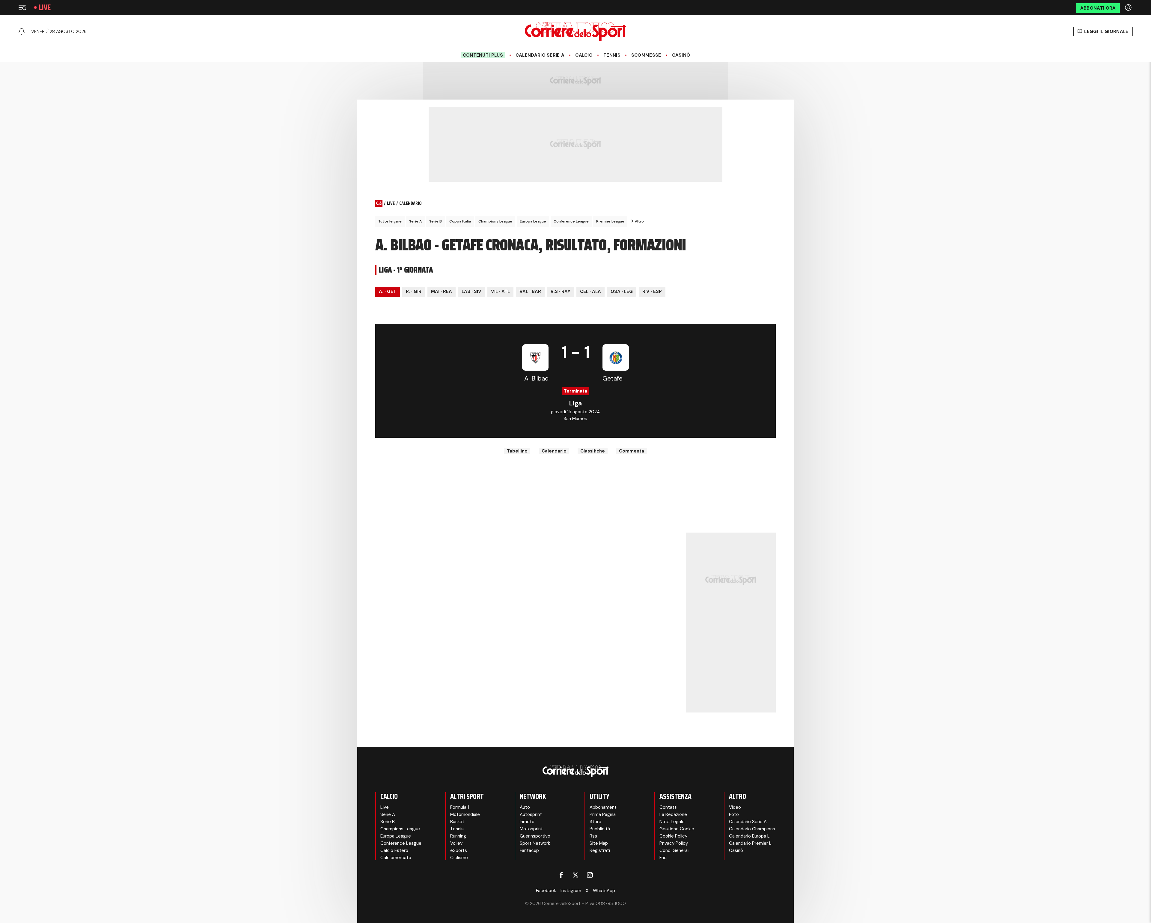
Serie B (435, 221)
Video (735, 807)
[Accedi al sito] (1129, 7)
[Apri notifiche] (21, 31)
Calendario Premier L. (750, 843)
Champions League (495, 221)
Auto (525, 807)
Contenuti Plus (483, 55)
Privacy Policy (673, 843)
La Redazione (673, 814)
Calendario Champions (752, 829)
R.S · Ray (560, 291)
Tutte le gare (390, 221)
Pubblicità (600, 829)
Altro (639, 221)
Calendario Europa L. (750, 836)
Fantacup (529, 850)
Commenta (631, 451)
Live (45, 7)
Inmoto (527, 822)
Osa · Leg (622, 291)
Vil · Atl (500, 291)
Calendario (554, 451)
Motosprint (531, 829)
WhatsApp (604, 891)
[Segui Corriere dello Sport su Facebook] (561, 875)
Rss (593, 836)
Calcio (584, 55)
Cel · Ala (590, 291)
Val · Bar (530, 291)
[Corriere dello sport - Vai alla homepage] (575, 31)
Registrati (600, 850)
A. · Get (387, 291)
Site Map (599, 843)
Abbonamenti (603, 807)
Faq (663, 858)
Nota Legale (672, 822)
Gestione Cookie (676, 829)
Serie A (415, 221)
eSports (458, 850)
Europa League (533, 221)
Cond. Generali (674, 850)
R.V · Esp (652, 291)
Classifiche (592, 451)
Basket (457, 822)
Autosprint (531, 814)
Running (458, 836)
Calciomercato (395, 858)
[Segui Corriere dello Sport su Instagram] (589, 875)
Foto (734, 814)
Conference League (571, 221)
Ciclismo (459, 858)
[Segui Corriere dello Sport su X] (575, 875)
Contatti (668, 807)
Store (595, 822)
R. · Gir (413, 291)
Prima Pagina (603, 814)
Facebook (546, 891)
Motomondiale (465, 814)
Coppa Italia (460, 221)
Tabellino (517, 451)
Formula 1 (459, 807)
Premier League (610, 221)
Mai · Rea (441, 291)
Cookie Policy (673, 836)
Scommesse (646, 55)
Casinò (681, 55)
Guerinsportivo (535, 836)
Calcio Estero (394, 850)
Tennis (611, 55)
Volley (456, 843)
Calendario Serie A (540, 55)
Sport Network (535, 843)
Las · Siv (471, 291)
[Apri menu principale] (22, 7)
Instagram (571, 891)
